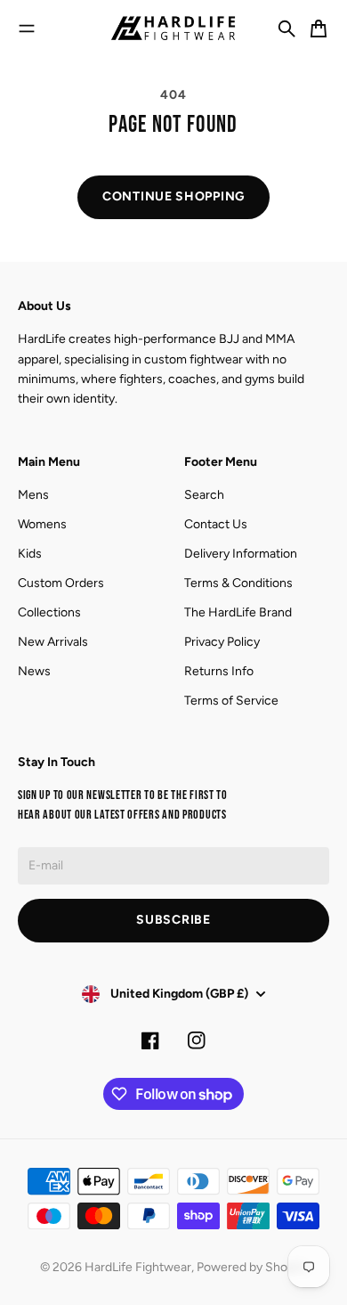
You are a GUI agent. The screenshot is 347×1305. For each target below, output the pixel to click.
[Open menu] (27, 28)
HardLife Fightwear (138, 1267)
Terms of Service (231, 700)
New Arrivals (53, 641)
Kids (30, 553)
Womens (42, 524)
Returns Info (219, 671)
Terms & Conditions (238, 583)
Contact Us (215, 524)
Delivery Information (240, 553)
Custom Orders (61, 583)
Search (204, 494)
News (34, 671)
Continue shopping (173, 196)
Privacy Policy (222, 641)
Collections (49, 612)
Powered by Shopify (252, 1267)
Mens (33, 494)
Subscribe (173, 919)
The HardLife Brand (238, 612)
